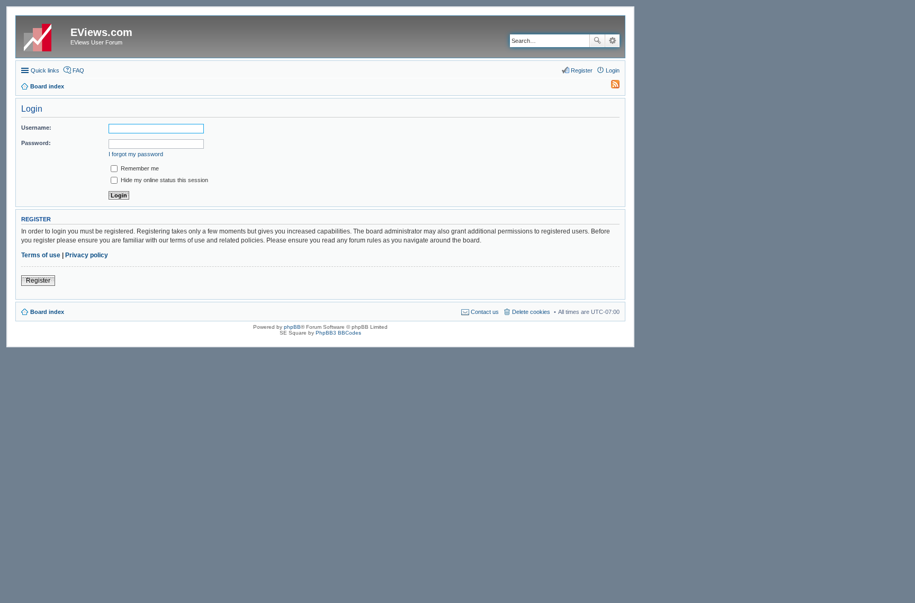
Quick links (45, 70)
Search (597, 40)
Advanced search (612, 40)
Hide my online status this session (163, 180)
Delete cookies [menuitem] (531, 312)
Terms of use (40, 255)
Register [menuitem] (582, 70)
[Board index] (44, 35)
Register (38, 280)
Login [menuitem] (613, 70)
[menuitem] (611, 86)
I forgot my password (136, 154)
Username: (36, 127)
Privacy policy (86, 255)
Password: (36, 143)
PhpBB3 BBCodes (338, 333)
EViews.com (101, 32)
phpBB (292, 327)
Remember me (139, 168)
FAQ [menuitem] (78, 70)
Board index (47, 312)
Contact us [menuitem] (485, 312)
